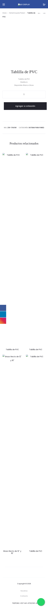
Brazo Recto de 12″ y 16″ (12, 552)
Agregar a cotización (25, 106)
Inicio (5, 13)
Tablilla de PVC (12, 349)
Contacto (24, 596)
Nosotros (24, 591)
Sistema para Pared (17, 13)
